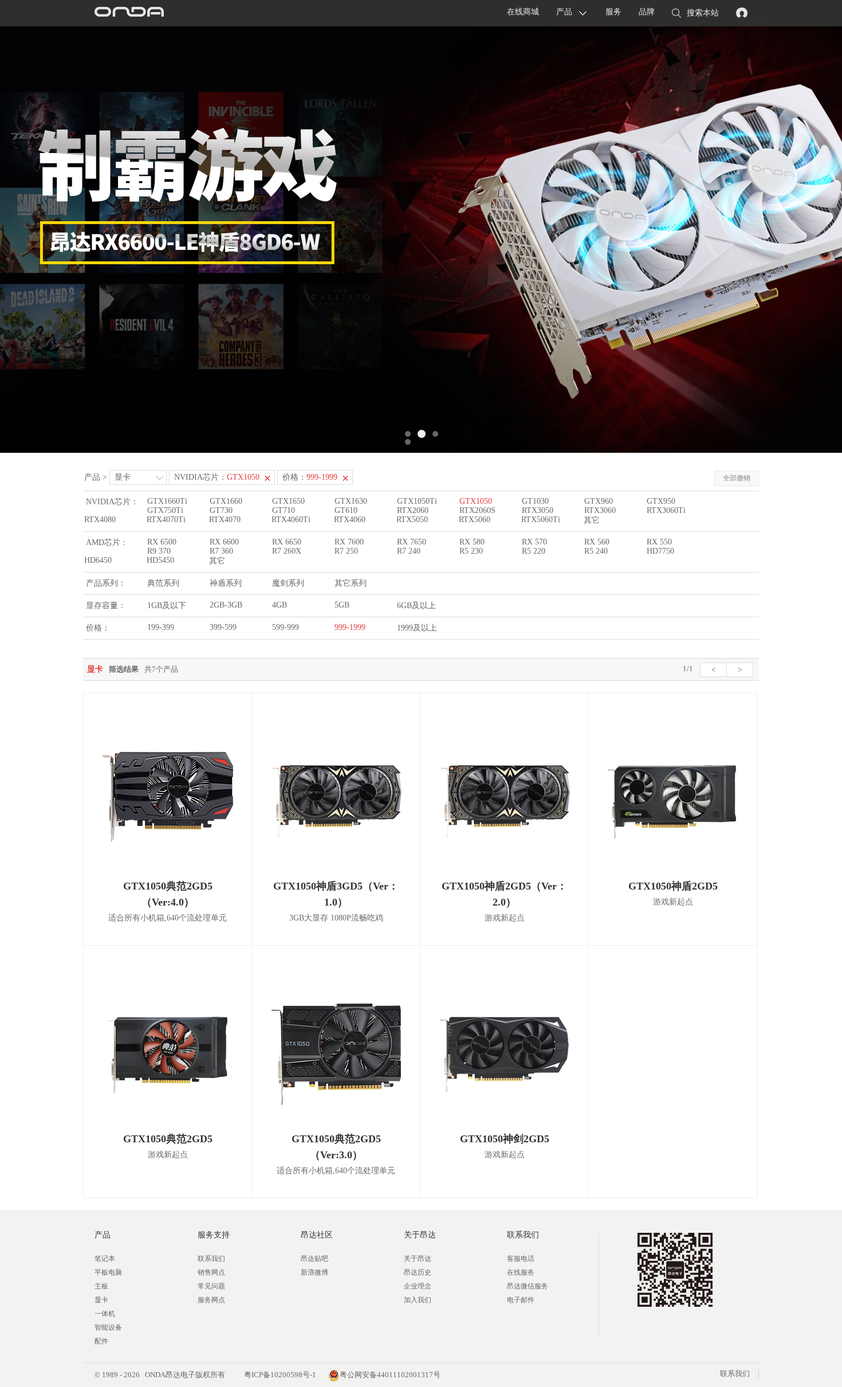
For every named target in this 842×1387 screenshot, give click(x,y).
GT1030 (535, 501)
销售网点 (211, 1272)
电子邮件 (520, 1300)
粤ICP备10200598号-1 (279, 1374)
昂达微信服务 (527, 1286)
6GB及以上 (416, 605)
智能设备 (108, 1327)
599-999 (285, 627)
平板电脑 (108, 1272)
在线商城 (523, 11)
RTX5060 (474, 519)
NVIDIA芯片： (216, 477)
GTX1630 (351, 501)
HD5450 (160, 560)
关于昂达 (417, 1259)
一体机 (105, 1314)
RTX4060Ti (291, 519)
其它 (592, 520)
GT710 (283, 510)
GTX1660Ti (167, 501)
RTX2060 (412, 510)
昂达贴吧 (314, 1259)
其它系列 (351, 583)
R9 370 (159, 551)
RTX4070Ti (166, 519)
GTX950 (661, 501)
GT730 (221, 510)
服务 (613, 11)
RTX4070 (225, 519)
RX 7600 (349, 542)
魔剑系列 (288, 583)
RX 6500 (161, 542)
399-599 (223, 627)
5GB (342, 605)
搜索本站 (703, 13)
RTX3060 (600, 510)
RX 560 (596, 542)
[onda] (129, 13)
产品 (564, 11)
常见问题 (211, 1286)
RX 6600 (224, 542)
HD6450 (98, 560)
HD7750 (660, 551)
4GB (279, 605)
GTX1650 (288, 501)
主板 (101, 1286)
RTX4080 (100, 519)
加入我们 (417, 1300)
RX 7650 (411, 542)
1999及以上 (417, 628)
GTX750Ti (165, 510)
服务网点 (211, 1300)
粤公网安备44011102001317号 (390, 1374)
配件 (101, 1341)
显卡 (123, 477)
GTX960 (598, 501)
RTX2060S (477, 510)
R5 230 (471, 551)
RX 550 (659, 542)
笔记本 (105, 1259)
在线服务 (520, 1272)
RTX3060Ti (666, 510)
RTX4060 (349, 519)
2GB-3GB (226, 605)
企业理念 (417, 1286)
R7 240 (408, 551)
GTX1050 (475, 501)
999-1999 (350, 627)
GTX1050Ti (417, 501)
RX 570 (534, 542)
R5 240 (596, 551)
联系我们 (211, 1259)
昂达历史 (417, 1272)
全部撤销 (736, 478)
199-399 (160, 627)
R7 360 (221, 551)
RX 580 (472, 542)
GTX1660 (226, 501)
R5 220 (533, 551)
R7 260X (286, 551)
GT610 (346, 510)
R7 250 (346, 551)
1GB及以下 (166, 605)
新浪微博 (314, 1272)
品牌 (647, 11)
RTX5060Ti (540, 519)
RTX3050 (537, 510)
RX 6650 (286, 542)
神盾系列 (226, 583)
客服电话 (520, 1259)
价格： (309, 477)
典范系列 (163, 583)
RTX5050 (412, 519)
